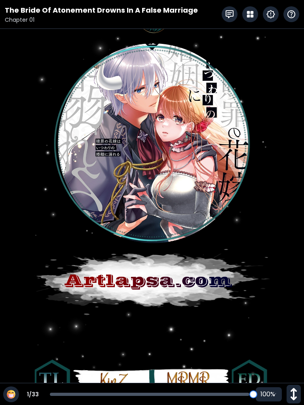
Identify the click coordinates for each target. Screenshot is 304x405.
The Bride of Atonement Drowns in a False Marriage (101, 10)
